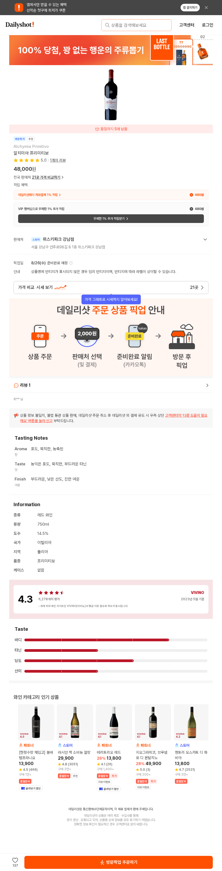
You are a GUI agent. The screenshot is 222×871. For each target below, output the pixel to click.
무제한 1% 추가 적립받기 (109, 219)
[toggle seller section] (205, 239)
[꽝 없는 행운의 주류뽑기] (111, 50)
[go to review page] (207, 385)
